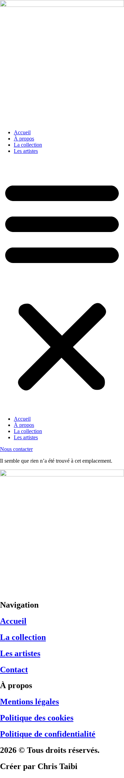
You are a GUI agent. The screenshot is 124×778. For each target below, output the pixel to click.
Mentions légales (29, 701)
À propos (24, 138)
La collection (28, 145)
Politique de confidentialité (47, 733)
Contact (14, 669)
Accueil (22, 132)
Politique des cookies (36, 717)
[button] (62, 285)
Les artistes (26, 151)
